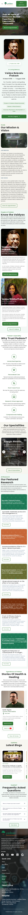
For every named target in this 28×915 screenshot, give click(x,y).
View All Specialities (14, 470)
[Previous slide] (3, 451)
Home (3, 861)
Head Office (7, 885)
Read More (7, 777)
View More (14, 825)
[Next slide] (24, 451)
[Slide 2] (14, 33)
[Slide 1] (12, 33)
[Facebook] (2, 855)
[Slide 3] (15, 33)
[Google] (22, 855)
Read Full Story (8, 723)
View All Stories (14, 736)
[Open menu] (2, 4)
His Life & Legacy (13, 116)
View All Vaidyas (14, 329)
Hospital (6, 896)
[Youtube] (12, 855)
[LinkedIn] (17, 855)
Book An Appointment (21, 3)
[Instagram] (7, 855)
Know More (14, 462)
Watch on (6, 728)
